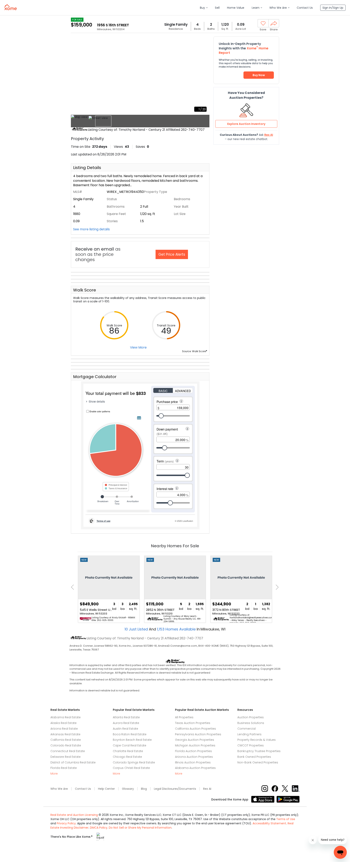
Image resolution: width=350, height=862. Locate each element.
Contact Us (83, 789)
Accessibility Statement (269, 823)
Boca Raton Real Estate (129, 734)
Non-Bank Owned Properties (257, 762)
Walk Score (84, 290)
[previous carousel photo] (76, 75)
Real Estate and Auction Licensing (74, 815)
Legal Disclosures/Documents (175, 789)
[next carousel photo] (204, 75)
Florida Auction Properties (193, 751)
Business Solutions (250, 723)
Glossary (128, 789)
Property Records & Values (256, 740)
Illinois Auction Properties (193, 762)
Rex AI (207, 789)
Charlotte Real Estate (128, 751)
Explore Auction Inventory (246, 124)
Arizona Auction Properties (194, 757)
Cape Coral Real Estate (129, 745)
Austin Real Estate (125, 729)
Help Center (106, 789)
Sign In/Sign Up (332, 8)
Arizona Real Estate (64, 729)
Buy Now (259, 75)
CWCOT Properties (250, 745)
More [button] (54, 773)
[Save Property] (263, 23)
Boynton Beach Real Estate (132, 740)
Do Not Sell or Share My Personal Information (140, 828)
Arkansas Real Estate (65, 734)
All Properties (184, 717)
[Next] (276, 587)
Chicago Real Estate (127, 757)
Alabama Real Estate (65, 717)
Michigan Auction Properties (195, 745)
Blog (144, 789)
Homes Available (177, 629)
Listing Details (87, 167)
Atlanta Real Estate (126, 717)
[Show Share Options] (273, 23)
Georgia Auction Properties (194, 740)
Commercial (246, 729)
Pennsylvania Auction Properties (198, 734)
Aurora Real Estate (126, 723)
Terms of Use (285, 819)
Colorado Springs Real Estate (134, 762)
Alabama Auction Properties (195, 768)
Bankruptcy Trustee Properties (259, 751)
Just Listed (137, 629)
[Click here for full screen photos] (204, 41)
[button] (203, 7)
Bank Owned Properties (254, 757)
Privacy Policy (66, 823)
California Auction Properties (195, 729)
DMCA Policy (98, 828)
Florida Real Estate (63, 768)
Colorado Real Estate (65, 745)
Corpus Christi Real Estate (131, 768)
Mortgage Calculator (94, 376)
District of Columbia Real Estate (73, 762)
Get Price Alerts (171, 254)
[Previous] (73, 587)
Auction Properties (250, 717)
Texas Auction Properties (192, 723)
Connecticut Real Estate (67, 751)
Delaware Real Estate (65, 757)
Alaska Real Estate (63, 723)
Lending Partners (249, 734)
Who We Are (59, 789)
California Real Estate (65, 740)
